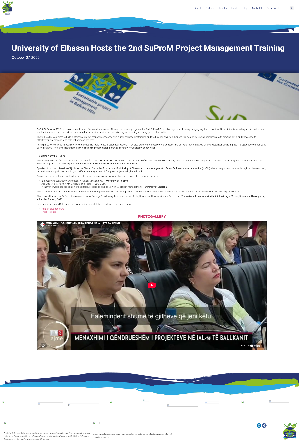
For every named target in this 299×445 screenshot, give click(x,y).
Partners (210, 8)
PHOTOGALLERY (152, 216)
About (198, 8)
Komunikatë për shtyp (53, 208)
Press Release (49, 211)
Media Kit (257, 8)
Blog (245, 8)
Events (234, 8)
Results (223, 8)
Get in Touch (273, 8)
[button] (292, 8)
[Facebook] (264, 425)
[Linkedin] (259, 425)
